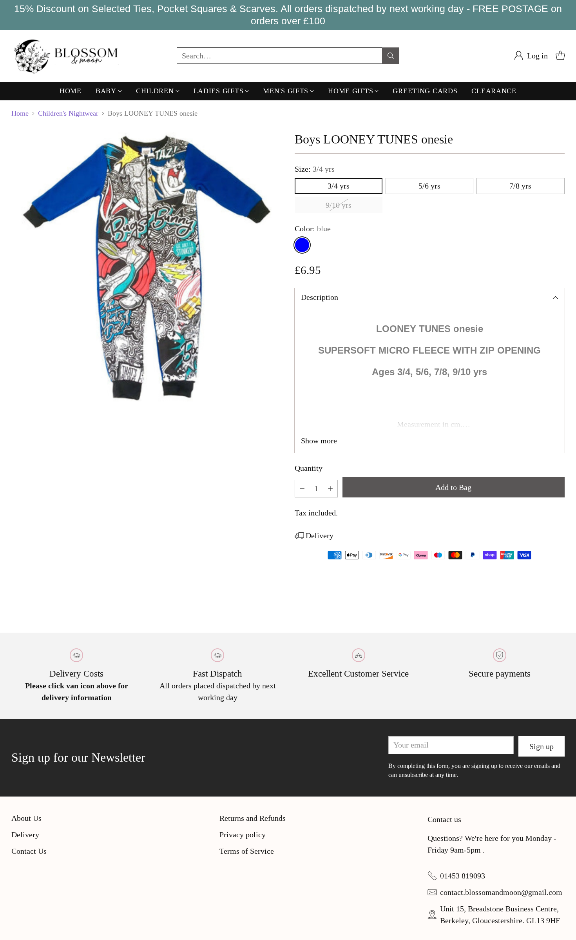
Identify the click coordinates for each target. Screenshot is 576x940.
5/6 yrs (429, 185)
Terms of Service (246, 851)
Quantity (308, 468)
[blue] (302, 245)
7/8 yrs (520, 185)
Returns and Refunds (252, 818)
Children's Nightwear (68, 113)
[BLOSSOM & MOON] (67, 56)
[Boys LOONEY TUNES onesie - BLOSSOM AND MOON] (146, 267)
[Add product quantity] (330, 488)
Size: (315, 169)
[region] (288, 15)
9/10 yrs (338, 205)
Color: (313, 228)
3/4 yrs (339, 185)
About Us (26, 818)
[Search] (390, 55)
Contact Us (29, 851)
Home (20, 113)
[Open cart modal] (560, 55)
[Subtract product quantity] (302, 488)
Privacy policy (242, 834)
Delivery (319, 535)
